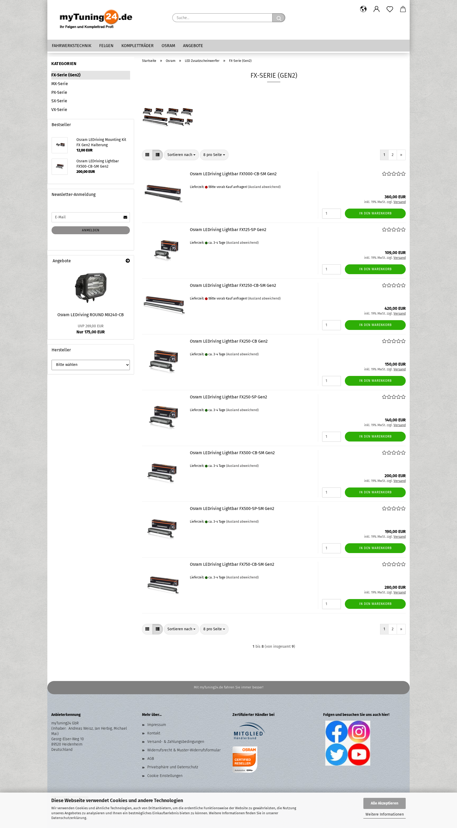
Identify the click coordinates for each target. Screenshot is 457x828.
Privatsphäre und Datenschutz (172, 767)
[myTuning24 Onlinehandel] (96, 20)
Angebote (193, 45)
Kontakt (153, 733)
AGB (150, 758)
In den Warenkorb (375, 213)
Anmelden (90, 230)
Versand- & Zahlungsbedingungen (175, 741)
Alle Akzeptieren (384, 803)
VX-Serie (59, 109)
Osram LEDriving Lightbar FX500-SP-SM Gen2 (232, 508)
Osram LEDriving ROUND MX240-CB (90, 314)
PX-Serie (59, 92)
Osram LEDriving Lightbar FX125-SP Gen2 (228, 229)
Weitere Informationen (384, 814)
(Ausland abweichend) (264, 187)
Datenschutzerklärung (68, 818)
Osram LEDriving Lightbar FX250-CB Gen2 (229, 341)
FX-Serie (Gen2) (65, 74)
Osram (168, 45)
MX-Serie (59, 83)
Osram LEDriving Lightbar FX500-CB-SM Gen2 (232, 452)
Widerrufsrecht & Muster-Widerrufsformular (184, 750)
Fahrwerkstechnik (71, 45)
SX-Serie (59, 100)
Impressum (156, 725)
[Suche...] (278, 17)
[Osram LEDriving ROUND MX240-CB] (91, 288)
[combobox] (181, 155)
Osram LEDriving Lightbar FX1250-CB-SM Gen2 (233, 285)
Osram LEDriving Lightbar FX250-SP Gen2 (228, 396)
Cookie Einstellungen (164, 776)
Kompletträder (137, 45)
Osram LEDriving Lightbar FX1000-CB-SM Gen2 (233, 173)
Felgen (106, 45)
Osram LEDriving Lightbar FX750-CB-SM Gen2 (232, 564)
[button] (363, 9)
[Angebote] (128, 261)
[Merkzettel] (389, 9)
